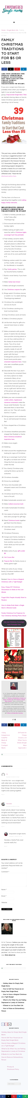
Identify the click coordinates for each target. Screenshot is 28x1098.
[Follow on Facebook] (3, 1024)
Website (4, 902)
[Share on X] (11, 69)
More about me (10, 955)
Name (4, 889)
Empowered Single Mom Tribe (16, 95)
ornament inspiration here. (13, 362)
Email (3, 896)
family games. (12, 269)
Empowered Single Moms (14, 9)
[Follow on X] (9, 1024)
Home (3, 30)
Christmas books (13, 520)
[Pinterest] (15, 719)
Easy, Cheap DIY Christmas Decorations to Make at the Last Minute (12, 589)
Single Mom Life (12, 30)
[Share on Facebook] (4, 69)
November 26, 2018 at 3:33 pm (12, 776)
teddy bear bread (14, 282)
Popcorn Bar (8, 561)
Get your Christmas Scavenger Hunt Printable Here (14, 623)
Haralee (9, 804)
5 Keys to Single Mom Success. (15, 713)
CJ (7, 774)
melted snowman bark (15, 504)
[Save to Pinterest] (17, 69)
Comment (5, 872)
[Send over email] (25, 1096)
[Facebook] (13, 719)
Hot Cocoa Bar (9, 557)
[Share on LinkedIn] (24, 69)
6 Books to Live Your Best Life (13, 1005)
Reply (3, 794)
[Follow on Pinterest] (6, 1024)
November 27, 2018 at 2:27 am (15, 836)
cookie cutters (8, 400)
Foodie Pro (15, 1092)
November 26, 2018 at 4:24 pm (12, 806)
